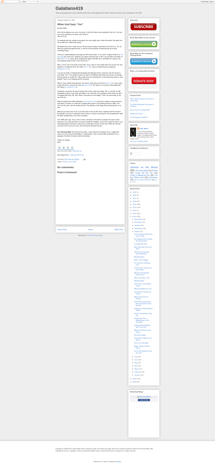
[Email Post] (84, 159)
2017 (135, 198)
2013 (135, 210)
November (138, 222)
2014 (135, 207)
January (137, 375)
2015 (135, 204)
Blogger (118, 461)
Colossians (153, 177)
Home (90, 229)
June (136, 360)
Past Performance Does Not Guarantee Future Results (142, 303)
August (137, 231)
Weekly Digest (139, 257)
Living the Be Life (144, 173)
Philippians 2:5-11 (63, 69)
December (138, 219)
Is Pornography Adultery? (139, 117)
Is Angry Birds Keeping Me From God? (142, 326)
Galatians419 (69, 8)
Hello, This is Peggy (141, 260)
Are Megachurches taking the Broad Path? (143, 240)
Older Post (119, 229)
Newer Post (62, 229)
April (136, 366)
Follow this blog (144, 400)
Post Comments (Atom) (94, 235)
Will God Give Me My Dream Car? (141, 274)
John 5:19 (87, 67)
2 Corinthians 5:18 (71, 87)
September (138, 228)
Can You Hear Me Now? (142, 180)
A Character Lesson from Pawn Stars (143, 269)
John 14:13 (65, 59)
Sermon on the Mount (69, 162)
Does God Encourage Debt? (140, 110)
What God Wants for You (143, 289)
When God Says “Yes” (142, 278)
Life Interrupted (141, 170)
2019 (135, 192)
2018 (135, 195)
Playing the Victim (136, 113)
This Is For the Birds (141, 343)
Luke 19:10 (109, 83)
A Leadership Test (140, 244)
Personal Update (140, 335)
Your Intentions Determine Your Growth (143, 235)
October (137, 225)
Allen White (144, 128)
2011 (134, 216)
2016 (135, 201)
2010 (135, 379)
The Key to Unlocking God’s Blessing (141, 253)
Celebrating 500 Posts (77, 155)
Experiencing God (90, 101)
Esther (155, 170)
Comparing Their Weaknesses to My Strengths (141, 320)
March (136, 369)
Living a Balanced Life (139, 175)
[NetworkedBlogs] (144, 397)
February (137, 372)
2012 (135, 213)
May (136, 363)
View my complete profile (139, 141)
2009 (135, 382)
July (136, 357)
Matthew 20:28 (87, 85)
